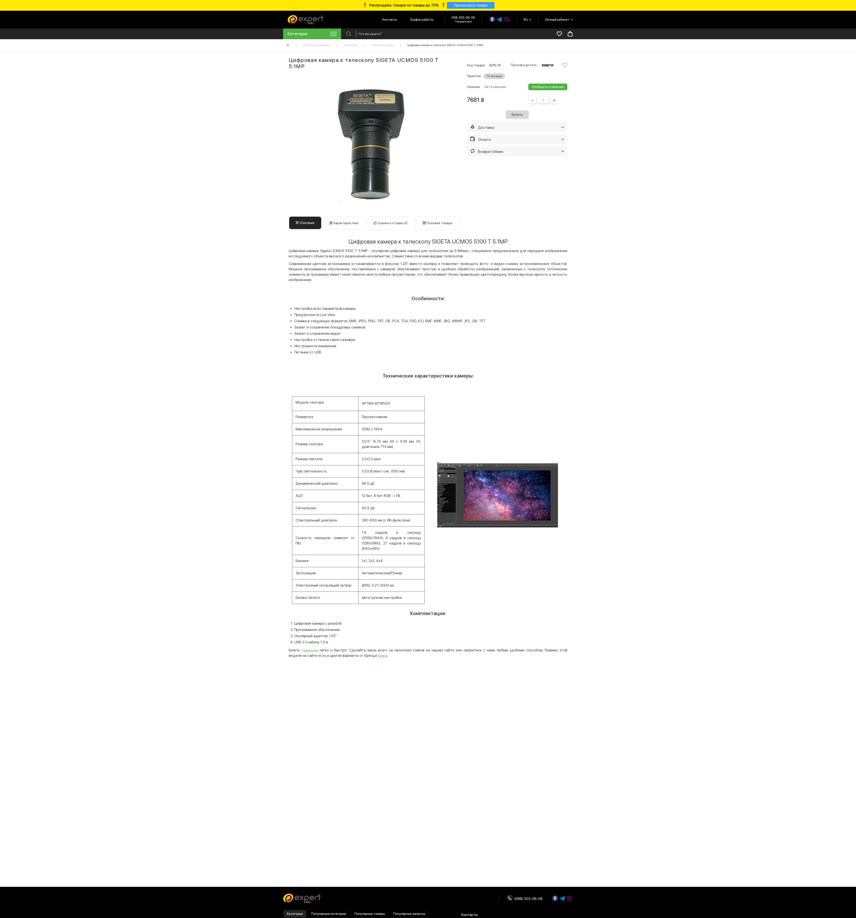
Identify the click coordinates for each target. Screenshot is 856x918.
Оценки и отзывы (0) (392, 223)
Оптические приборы (316, 45)
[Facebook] (492, 19)
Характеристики (345, 223)
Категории (295, 914)
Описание (307, 223)
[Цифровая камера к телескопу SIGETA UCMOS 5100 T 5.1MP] (372, 143)
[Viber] (506, 19)
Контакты (389, 19)
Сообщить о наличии (548, 87)
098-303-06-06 (463, 17)
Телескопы (350, 45)
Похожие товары (439, 223)
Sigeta (382, 655)
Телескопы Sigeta (382, 45)
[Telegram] (499, 19)
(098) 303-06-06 (528, 899)
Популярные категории (328, 914)
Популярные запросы (409, 914)
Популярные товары (369, 914)
